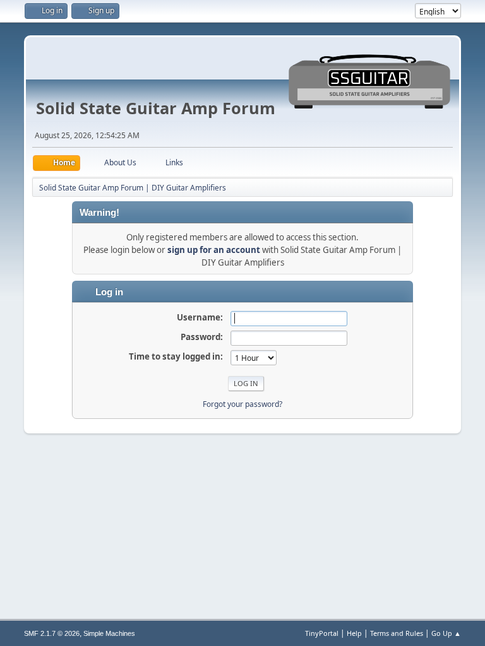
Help (354, 633)
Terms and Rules (396, 633)
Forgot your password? (242, 404)
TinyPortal (321, 633)
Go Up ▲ (446, 633)
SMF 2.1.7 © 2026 (52, 633)
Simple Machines (109, 633)
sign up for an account (213, 249)
